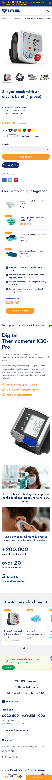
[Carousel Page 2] (26, 648)
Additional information (31, 325)
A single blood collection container (34, 632)
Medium (25, 136)
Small (37, 136)
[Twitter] (10, 180)
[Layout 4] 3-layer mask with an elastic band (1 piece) (13, 634)
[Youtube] (17, 758)
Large (12, 136)
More (8, 667)
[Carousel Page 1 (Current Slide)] (24, 648)
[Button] (48, 11)
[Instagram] (10, 758)
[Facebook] (4, 180)
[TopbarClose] (50, 3)
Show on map (8, 750)
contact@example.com (17, 730)
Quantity (5, 144)
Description (8, 325)
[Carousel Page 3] (29, 648)
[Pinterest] (16, 180)
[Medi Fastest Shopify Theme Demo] (11, 11)
